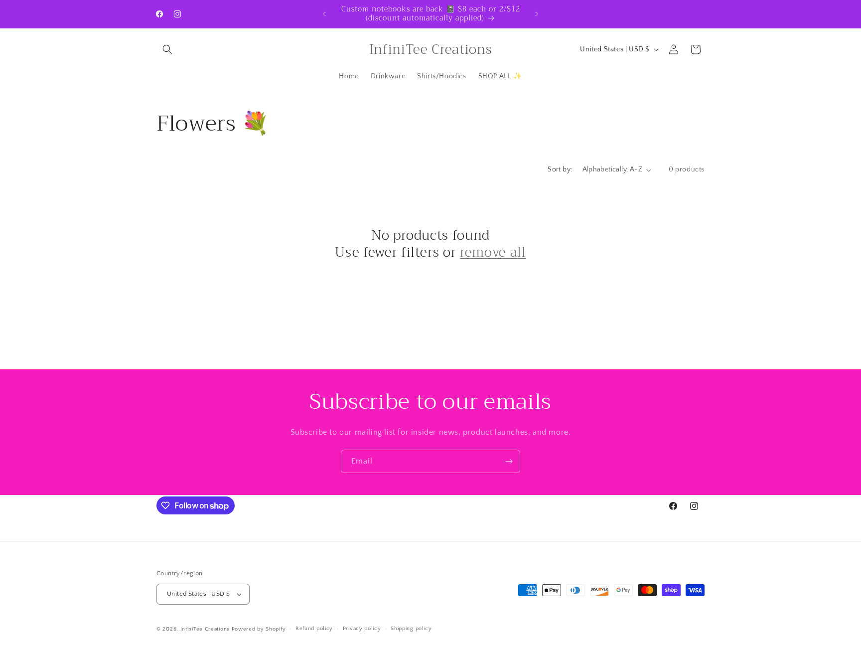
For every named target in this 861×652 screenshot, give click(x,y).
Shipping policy (411, 629)
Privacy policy (362, 629)
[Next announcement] (537, 13)
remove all (493, 252)
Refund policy (314, 629)
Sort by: (560, 169)
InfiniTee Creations (205, 629)
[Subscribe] (509, 461)
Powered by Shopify (259, 629)
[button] (167, 49)
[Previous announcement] (324, 13)
